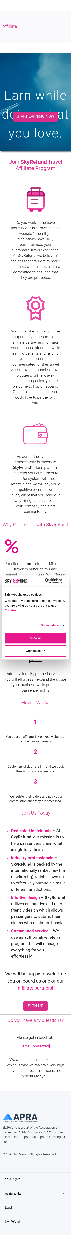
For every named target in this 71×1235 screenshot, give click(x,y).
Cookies (11, 610)
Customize (33, 650)
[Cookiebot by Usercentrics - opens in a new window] (46, 580)
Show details (50, 625)
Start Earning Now (35, 116)
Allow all (35, 638)
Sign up (35, 1005)
